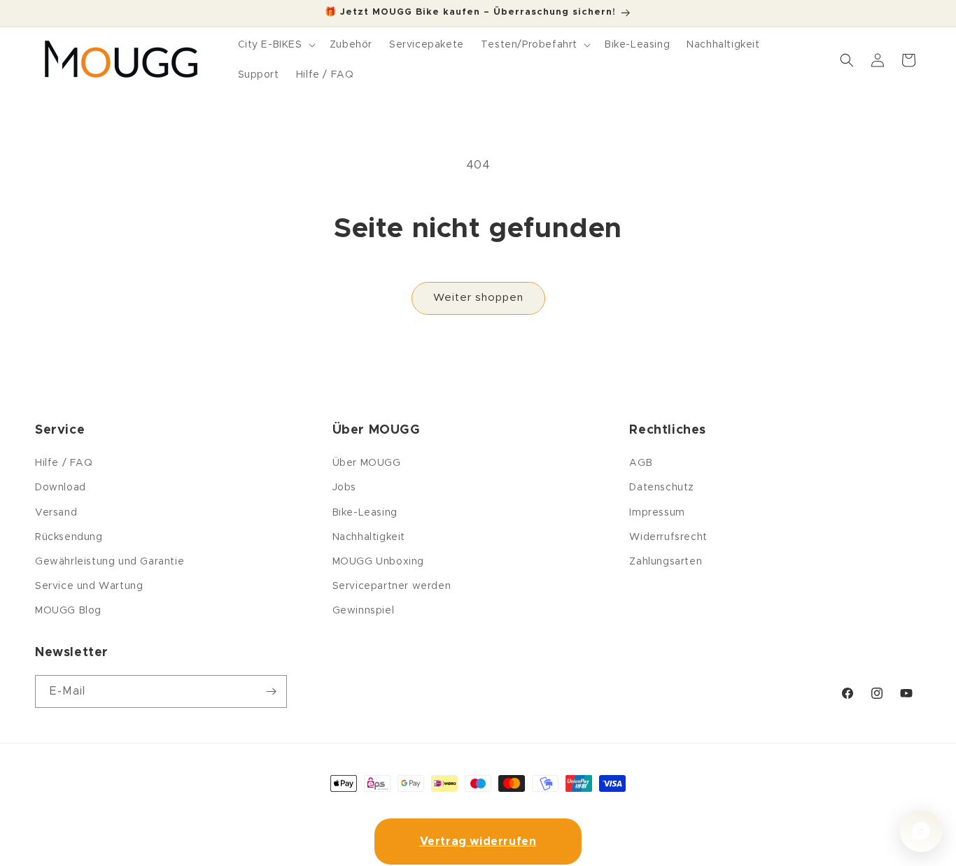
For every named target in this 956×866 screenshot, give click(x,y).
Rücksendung (69, 537)
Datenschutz (661, 487)
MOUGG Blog (68, 611)
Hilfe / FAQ (64, 463)
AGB (640, 463)
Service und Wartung (89, 586)
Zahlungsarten (665, 562)
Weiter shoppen (478, 297)
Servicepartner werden (391, 586)
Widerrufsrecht (668, 537)
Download (60, 487)
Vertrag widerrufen (478, 841)
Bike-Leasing (365, 513)
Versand (56, 513)
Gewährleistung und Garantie (109, 562)
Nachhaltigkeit (368, 537)
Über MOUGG (366, 463)
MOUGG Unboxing (378, 562)
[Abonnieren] (270, 691)
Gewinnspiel (363, 611)
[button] (275, 44)
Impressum (656, 513)
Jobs (344, 487)
